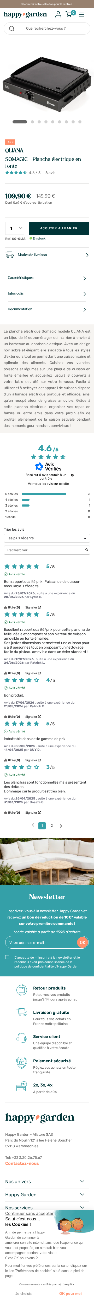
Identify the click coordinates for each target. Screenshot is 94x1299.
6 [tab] (60, 123)
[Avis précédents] (33, 825)
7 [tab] (67, 123)
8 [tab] (74, 123)
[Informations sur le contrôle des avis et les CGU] (72, 475)
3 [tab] (40, 123)
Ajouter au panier (59, 228)
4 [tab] (47, 123)
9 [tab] (81, 123)
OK (82, 942)
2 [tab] (33, 123)
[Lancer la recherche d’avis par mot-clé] (87, 550)
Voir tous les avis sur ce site (48, 484)
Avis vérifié (17, 574)
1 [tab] (20, 121)
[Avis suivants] (61, 826)
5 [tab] (53, 123)
